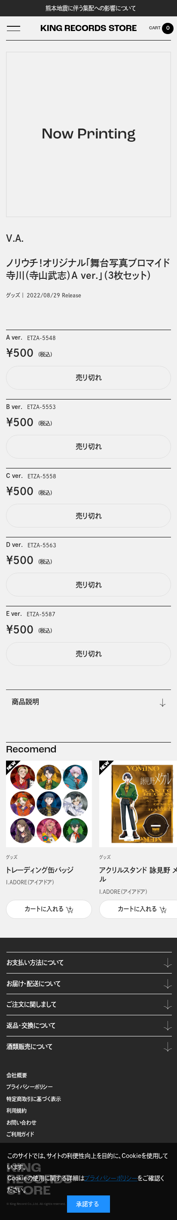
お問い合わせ (21, 1122)
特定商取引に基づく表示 (33, 1098)
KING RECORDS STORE (88, 29)
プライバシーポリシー (29, 1086)
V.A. (15, 238)
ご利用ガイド (20, 1134)
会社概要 (16, 1075)
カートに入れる (44, 909)
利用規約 (16, 1110)
